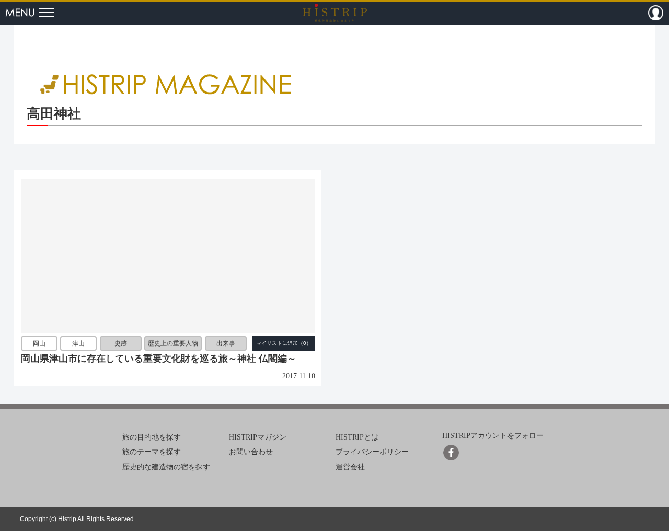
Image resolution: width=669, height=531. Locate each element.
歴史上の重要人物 (173, 344)
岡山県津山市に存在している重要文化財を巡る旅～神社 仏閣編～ (158, 358)
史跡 (120, 344)
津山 (78, 344)
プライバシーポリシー (372, 452)
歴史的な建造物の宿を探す (166, 467)
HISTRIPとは (357, 437)
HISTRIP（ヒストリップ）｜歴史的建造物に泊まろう (335, 12)
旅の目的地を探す (151, 437)
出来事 (225, 344)
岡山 (39, 344)
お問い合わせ (251, 452)
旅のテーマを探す (151, 452)
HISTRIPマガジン (257, 437)
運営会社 (350, 467)
